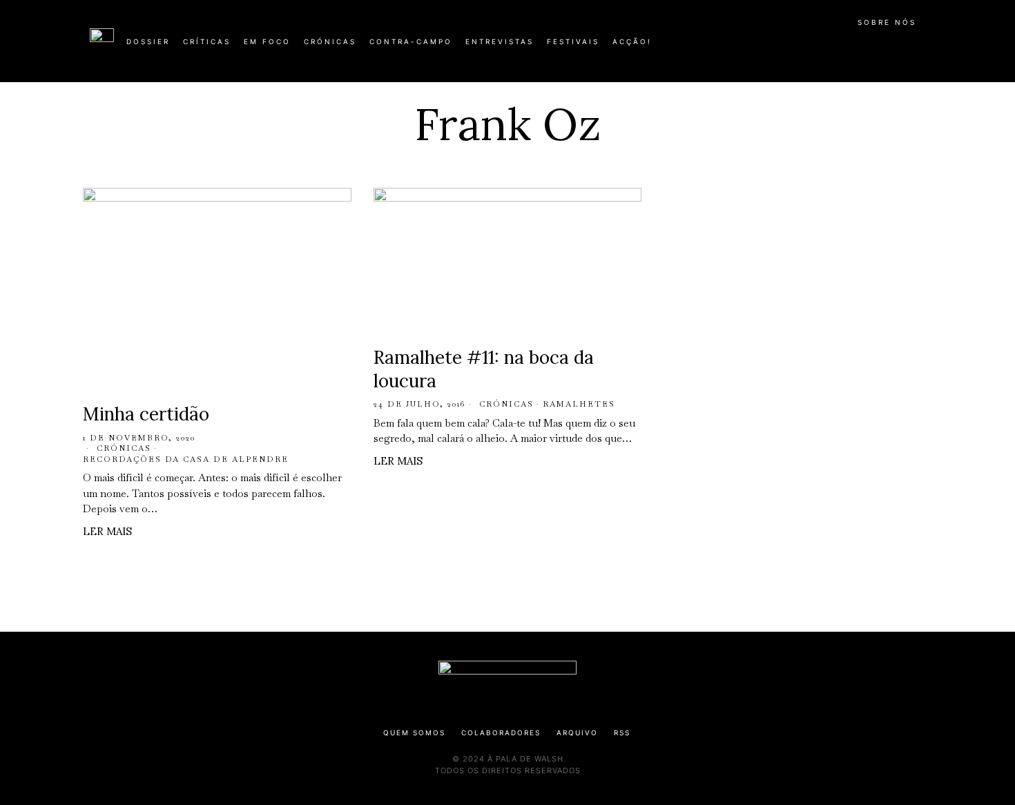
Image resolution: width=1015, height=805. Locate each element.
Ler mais (107, 531)
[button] (918, 49)
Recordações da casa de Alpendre (186, 459)
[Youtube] (880, 47)
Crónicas (124, 448)
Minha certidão (146, 413)
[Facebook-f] (792, 47)
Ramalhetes (579, 404)
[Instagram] (836, 47)
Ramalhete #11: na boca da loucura (484, 369)
